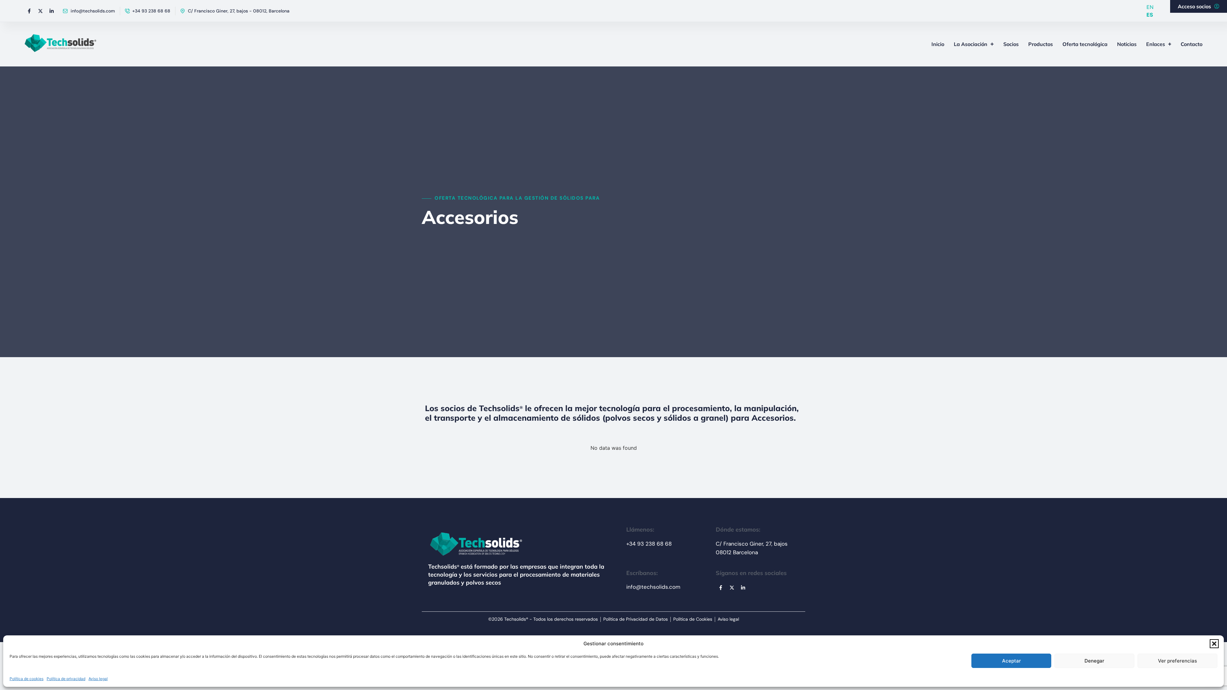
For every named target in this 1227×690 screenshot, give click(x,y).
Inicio (937, 44)
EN (1150, 7)
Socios (1011, 44)
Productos (1040, 44)
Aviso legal (98, 678)
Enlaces (1155, 44)
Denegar (1094, 661)
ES (1149, 15)
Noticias (1127, 44)
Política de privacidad (66, 678)
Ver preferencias (1177, 661)
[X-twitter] (40, 11)
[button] (1214, 643)
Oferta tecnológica (1084, 44)
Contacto (1191, 44)
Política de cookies (26, 678)
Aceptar (1011, 661)
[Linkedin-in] (52, 11)
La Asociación (970, 44)
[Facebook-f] (29, 11)
